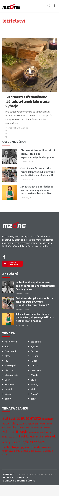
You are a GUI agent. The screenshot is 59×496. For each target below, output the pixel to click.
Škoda (31, 451)
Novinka (24, 436)
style (24, 442)
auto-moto (31, 418)
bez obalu (23, 424)
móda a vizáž (12, 437)
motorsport (34, 432)
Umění (8, 389)
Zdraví (8, 398)
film (4, 427)
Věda (33, 389)
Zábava (24, 450)
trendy (36, 447)
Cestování (10, 351)
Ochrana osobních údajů (19, 481)
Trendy (34, 384)
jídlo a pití (38, 427)
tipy (22, 447)
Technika (10, 384)
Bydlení (34, 346)
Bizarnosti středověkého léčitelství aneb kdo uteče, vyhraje (27, 101)
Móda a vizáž (11, 375)
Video (8, 394)
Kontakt (8, 474)
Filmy (7, 355)
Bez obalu (36, 341)
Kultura (34, 365)
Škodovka (49, 451)
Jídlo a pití (10, 365)
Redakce (22, 477)
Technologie (10, 447)
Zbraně (34, 394)
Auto (15, 418)
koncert (47, 428)
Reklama (8, 477)
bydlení (31, 424)
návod (33, 437)
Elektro (34, 351)
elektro (48, 423)
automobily (10, 423)
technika (37, 442)
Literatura (36, 370)
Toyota (28, 447)
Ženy (33, 398)
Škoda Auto (39, 451)
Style (33, 379)
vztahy (5, 451)
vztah (48, 448)
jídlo (31, 428)
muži (49, 432)
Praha (39, 436)
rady (46, 436)
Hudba (34, 360)
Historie (34, 355)
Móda (4, 437)
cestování (40, 423)
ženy (4, 454)
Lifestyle (9, 370)
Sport (7, 379)
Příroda (34, 375)
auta (6, 418)
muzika (43, 432)
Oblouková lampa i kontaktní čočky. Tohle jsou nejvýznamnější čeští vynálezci (38, 154)
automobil (48, 419)
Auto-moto (11, 341)
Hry (6, 360)
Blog (7, 346)
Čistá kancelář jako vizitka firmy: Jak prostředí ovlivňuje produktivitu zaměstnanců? (37, 172)
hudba (25, 427)
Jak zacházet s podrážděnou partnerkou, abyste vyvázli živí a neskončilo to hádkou (37, 190)
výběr (11, 451)
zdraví (17, 450)
